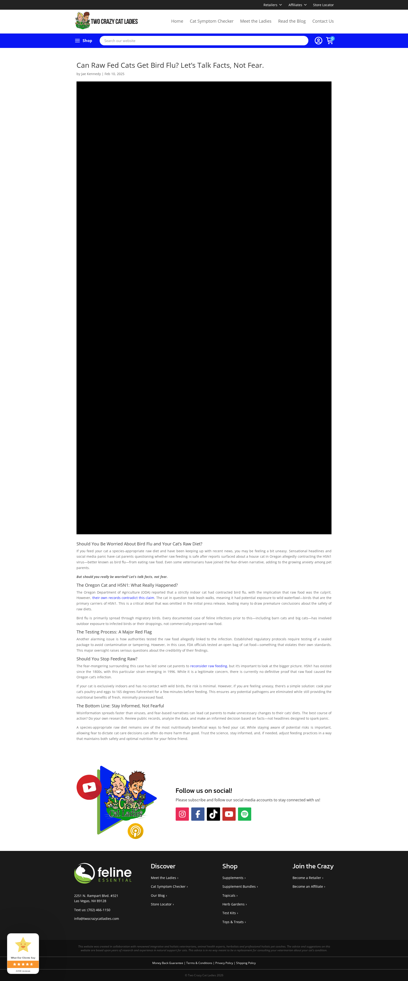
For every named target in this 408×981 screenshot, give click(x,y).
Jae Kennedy (91, 74)
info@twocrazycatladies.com (96, 929)
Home (177, 21)
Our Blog (158, 905)
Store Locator (323, 5)
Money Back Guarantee (168, 973)
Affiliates (295, 5)
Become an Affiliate (308, 897)
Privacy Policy (224, 973)
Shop (87, 40)
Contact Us (323, 21)
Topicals (228, 905)
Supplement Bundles (239, 897)
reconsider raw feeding (208, 666)
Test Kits (229, 923)
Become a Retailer (307, 888)
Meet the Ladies (256, 21)
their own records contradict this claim (123, 597)
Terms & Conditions (199, 973)
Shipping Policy (246, 973)
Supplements (232, 888)
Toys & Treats (233, 932)
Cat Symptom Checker (212, 21)
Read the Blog (292, 21)
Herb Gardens (233, 914)
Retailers (270, 5)
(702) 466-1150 (98, 920)
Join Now (269, 800)
